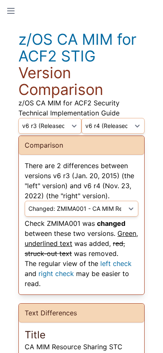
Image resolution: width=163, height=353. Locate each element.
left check (116, 263)
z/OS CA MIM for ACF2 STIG (77, 47)
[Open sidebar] (11, 11)
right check (56, 273)
